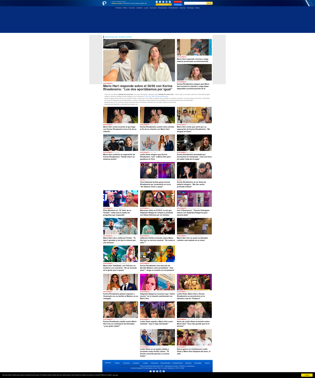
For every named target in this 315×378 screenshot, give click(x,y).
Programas (178, 4)
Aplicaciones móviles (171, 366)
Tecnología (190, 8)
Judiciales (139, 8)
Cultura (197, 8)
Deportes (182, 8)
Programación (163, 4)
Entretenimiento (173, 8)
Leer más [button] (115, 375)
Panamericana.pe (162, 96)
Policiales (118, 8)
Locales (146, 8)
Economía (132, 8)
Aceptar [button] (307, 375)
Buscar (209, 3)
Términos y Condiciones (186, 366)
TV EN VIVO (178, 2)
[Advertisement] (157, 21)
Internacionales (162, 8)
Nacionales (153, 8)
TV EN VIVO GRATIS (150, 96)
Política (125, 8)
